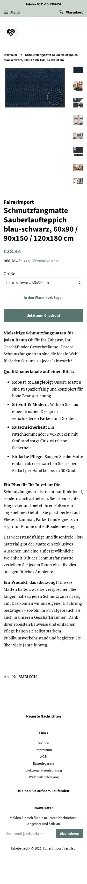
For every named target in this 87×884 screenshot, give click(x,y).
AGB (43, 756)
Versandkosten (45, 260)
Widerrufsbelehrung (43, 777)
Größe (9, 273)
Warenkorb (74, 12)
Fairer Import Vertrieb (59, 848)
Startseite (11, 55)
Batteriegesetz (43, 763)
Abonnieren (69, 833)
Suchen (43, 743)
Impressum (43, 749)
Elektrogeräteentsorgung (43, 770)
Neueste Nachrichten (43, 716)
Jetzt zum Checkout (43, 315)
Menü (14, 12)
